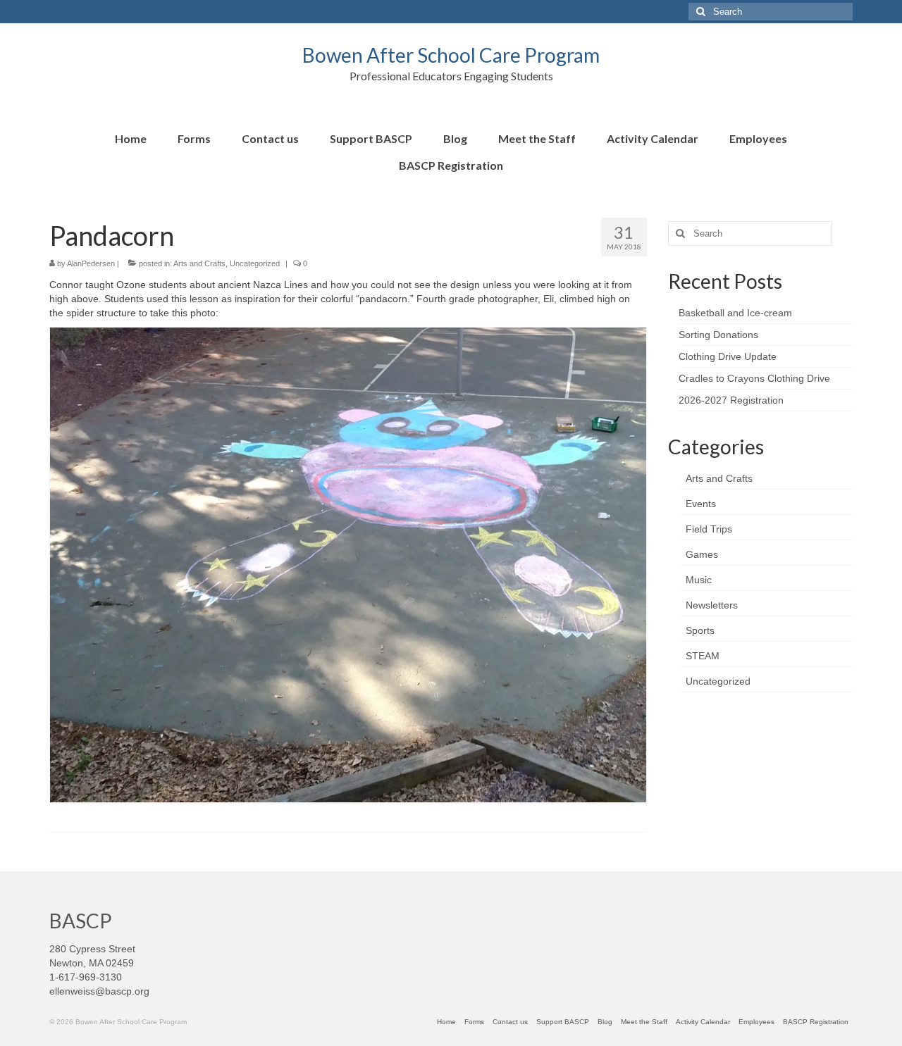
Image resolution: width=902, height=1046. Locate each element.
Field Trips (709, 529)
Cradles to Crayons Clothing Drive (754, 378)
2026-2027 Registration (731, 400)
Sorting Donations (718, 334)
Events (701, 503)
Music (699, 579)
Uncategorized (255, 263)
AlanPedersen (91, 263)
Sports (700, 630)
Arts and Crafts (199, 263)
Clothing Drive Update (728, 356)
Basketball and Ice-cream (735, 312)
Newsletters (712, 605)
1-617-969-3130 (85, 977)
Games (702, 554)
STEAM (702, 655)
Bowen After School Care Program (451, 55)
